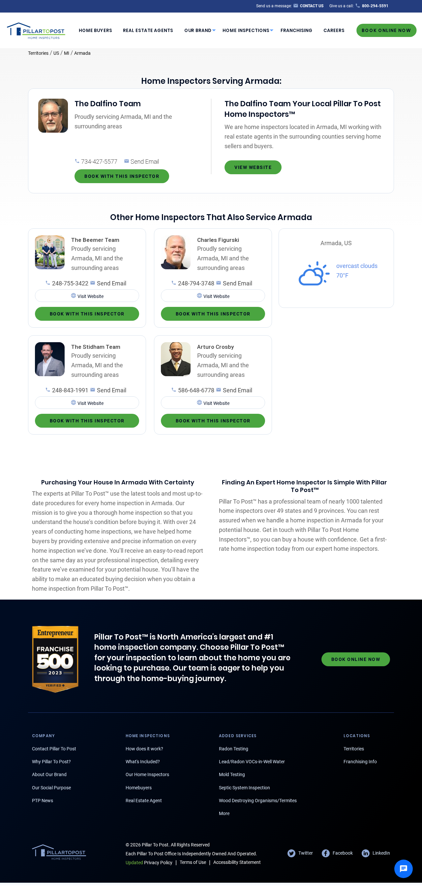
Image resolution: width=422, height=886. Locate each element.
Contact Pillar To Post (54, 748)
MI (66, 53)
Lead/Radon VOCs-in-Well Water (252, 761)
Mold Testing (232, 774)
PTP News (42, 800)
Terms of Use (193, 862)
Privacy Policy (149, 862)
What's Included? (143, 761)
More (224, 813)
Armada (82, 53)
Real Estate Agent (144, 800)
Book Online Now (386, 30)
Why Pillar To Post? (51, 761)
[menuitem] (95, 30)
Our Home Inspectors (147, 774)
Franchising (297, 30)
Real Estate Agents (148, 30)
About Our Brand (49, 774)
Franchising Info (360, 761)
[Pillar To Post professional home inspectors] (36, 30)
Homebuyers (139, 787)
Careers (334, 30)
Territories (38, 53)
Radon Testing (233, 748)
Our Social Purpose (51, 787)
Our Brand (198, 30)
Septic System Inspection (244, 787)
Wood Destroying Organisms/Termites (258, 800)
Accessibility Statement (237, 862)
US (56, 53)
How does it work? (144, 748)
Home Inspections (246, 30)
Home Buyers (95, 30)
